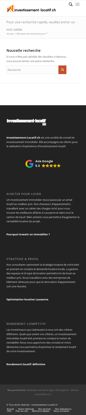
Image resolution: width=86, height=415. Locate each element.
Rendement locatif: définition (25, 364)
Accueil (10, 33)
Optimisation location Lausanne (27, 299)
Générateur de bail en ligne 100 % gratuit (47, 390)
